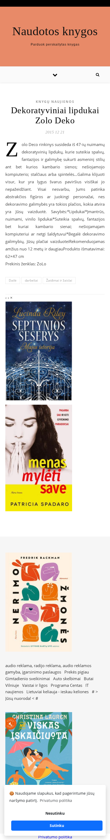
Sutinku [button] (57, 825)
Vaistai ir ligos (35, 685)
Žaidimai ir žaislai (59, 280)
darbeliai (31, 280)
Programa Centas (66, 685)
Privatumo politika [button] (56, 800)
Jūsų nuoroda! (18, 698)
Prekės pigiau (76, 672)
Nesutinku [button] (55, 813)
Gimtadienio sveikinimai (27, 678)
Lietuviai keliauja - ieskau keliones (57, 691)
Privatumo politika (55, 836)
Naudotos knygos (55, 31)
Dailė (13, 280)
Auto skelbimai (67, 678)
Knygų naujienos (55, 101)
